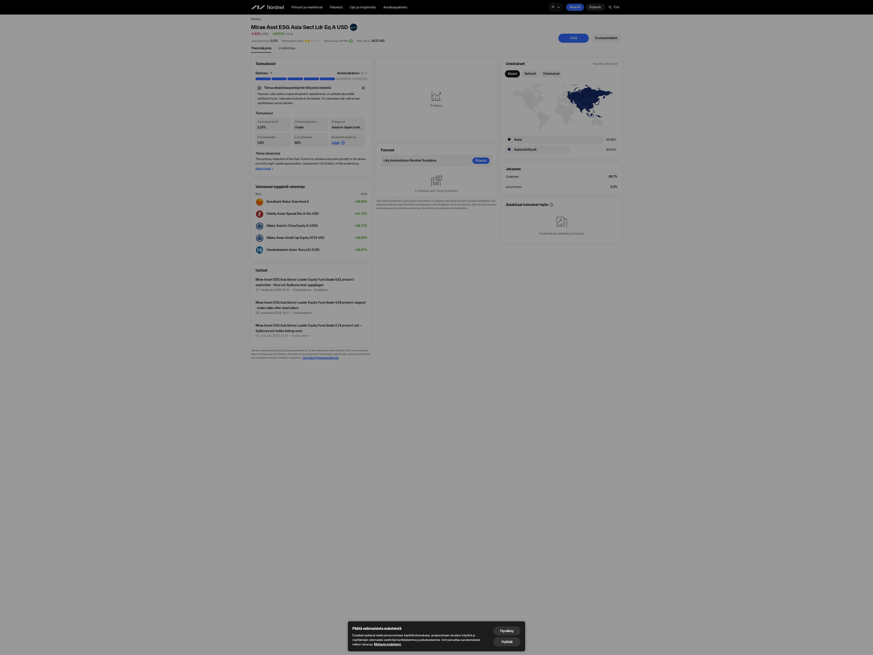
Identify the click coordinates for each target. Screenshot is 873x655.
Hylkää (507, 642)
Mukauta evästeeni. (387, 644)
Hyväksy (507, 631)
